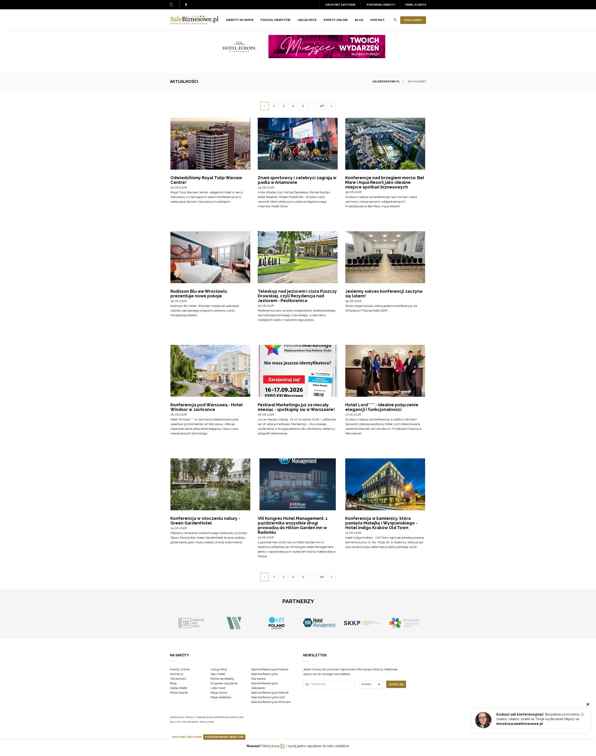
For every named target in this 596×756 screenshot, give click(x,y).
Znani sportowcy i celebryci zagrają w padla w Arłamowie (297, 180)
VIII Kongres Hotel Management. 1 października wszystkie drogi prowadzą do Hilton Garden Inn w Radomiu (293, 525)
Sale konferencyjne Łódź (268, 697)
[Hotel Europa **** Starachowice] (298, 57)
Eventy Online (180, 669)
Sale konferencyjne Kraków (270, 669)
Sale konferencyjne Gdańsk (270, 692)
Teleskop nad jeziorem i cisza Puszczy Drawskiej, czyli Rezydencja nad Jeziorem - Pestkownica (297, 296)
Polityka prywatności (184, 722)
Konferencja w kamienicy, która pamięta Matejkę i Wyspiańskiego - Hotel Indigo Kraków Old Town (381, 523)
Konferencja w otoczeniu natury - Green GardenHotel (205, 520)
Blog (359, 20)
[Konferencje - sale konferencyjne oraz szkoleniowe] (194, 23)
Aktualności (178, 678)
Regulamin (207, 722)
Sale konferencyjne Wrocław (271, 702)
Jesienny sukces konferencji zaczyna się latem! (383, 293)
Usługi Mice (218, 669)
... (312, 106)
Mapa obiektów (220, 697)
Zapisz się (396, 684)
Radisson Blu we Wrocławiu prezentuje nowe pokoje (198, 293)
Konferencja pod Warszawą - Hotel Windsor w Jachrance (206, 407)
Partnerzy (176, 674)
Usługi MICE (307, 20)
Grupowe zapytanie (340, 4)
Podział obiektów (276, 20)
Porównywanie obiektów (224, 737)
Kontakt (377, 20)
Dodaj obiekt (413, 20)
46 (322, 106)
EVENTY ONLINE (336, 20)
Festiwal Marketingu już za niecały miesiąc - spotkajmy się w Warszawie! (296, 407)
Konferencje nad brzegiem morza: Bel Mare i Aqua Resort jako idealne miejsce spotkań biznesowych (384, 182)
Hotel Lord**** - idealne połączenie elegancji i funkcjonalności (381, 407)
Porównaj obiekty (381, 4)
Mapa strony (218, 692)
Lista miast (217, 688)
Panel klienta (415, 4)
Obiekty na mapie (240, 20)
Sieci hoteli (217, 674)
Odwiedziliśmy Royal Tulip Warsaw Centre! (206, 180)
